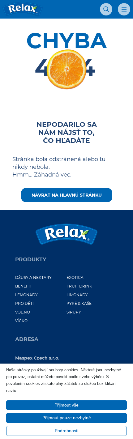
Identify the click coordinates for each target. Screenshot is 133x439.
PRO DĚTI (24, 303)
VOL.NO (22, 312)
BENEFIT (23, 286)
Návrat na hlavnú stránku (67, 195)
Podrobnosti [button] (66, 430)
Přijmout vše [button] (66, 405)
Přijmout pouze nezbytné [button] (66, 417)
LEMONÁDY (26, 294)
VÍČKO (21, 320)
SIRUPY (73, 312)
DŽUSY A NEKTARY (33, 277)
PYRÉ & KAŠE (79, 303)
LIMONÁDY (77, 294)
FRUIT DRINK (79, 286)
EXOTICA (75, 277)
